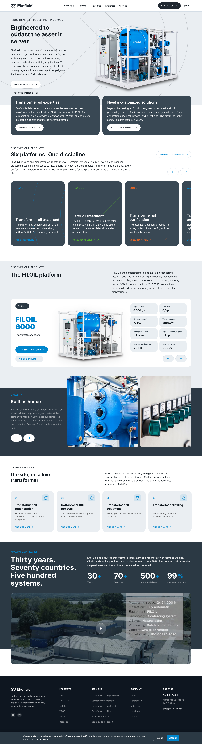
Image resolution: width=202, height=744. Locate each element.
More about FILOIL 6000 (30, 350)
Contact (134, 716)
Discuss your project (121, 127)
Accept (173, 738)
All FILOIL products (27, 359)
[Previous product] (168, 358)
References (136, 700)
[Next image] (29, 438)
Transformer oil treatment (104, 706)
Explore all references (172, 154)
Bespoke (63, 721)
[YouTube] (13, 715)
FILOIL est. (64, 700)
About (134, 695)
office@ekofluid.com (173, 708)
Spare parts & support (102, 721)
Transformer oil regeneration (105, 695)
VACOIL (63, 711)
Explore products (23, 84)
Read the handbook (24, 93)
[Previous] (173, 171)
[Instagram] (19, 715)
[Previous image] (16, 438)
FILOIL (62, 695)
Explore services (27, 127)
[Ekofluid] (22, 6)
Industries (135, 706)
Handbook (136, 711)
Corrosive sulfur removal (103, 700)
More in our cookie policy (35, 739)
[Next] (185, 171)
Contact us (167, 6)
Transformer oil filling (101, 711)
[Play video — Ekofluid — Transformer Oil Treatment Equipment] (101, 628)
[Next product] (181, 358)
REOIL (62, 716)
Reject (159, 738)
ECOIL (62, 706)
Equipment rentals (100, 716)
